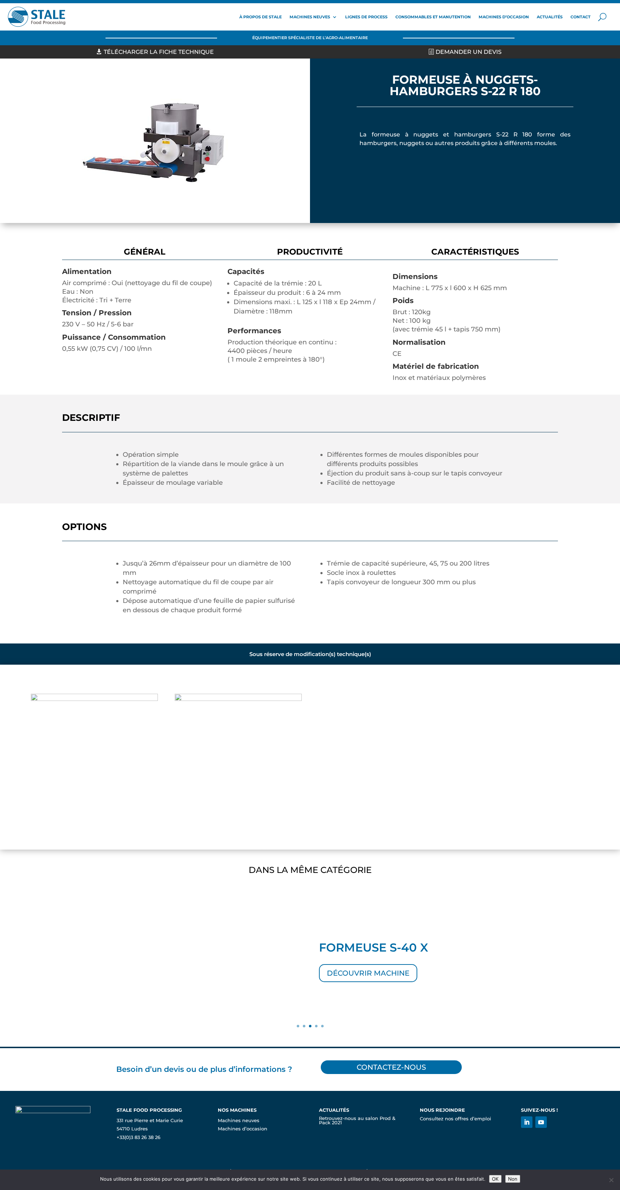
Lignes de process (366, 16)
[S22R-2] (238, 699)
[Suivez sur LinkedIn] (526, 1122)
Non (512, 1179)
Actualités (550, 16)
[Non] (611, 1180)
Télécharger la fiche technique (159, 51)
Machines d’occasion (504, 16)
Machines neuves (310, 16)
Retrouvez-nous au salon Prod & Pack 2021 (357, 1121)
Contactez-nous (391, 1067)
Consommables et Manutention (433, 16)
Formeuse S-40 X (373, 947)
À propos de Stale (260, 16)
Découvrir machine (368, 973)
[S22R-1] (94, 699)
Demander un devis (469, 51)
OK (495, 1179)
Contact (580, 16)
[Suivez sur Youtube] (541, 1122)
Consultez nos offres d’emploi (455, 1118)
